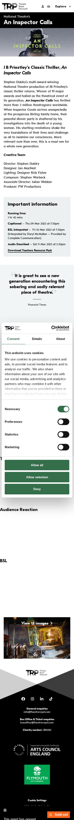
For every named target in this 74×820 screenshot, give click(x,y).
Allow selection (37, 477)
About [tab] (60, 339)
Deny (37, 489)
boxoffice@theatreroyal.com (37, 722)
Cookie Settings (37, 800)
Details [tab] (37, 339)
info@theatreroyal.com (37, 711)
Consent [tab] (13, 339)
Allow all (37, 465)
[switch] (63, 421)
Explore (61, 6)
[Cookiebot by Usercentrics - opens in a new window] (52, 328)
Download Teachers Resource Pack (30, 250)
